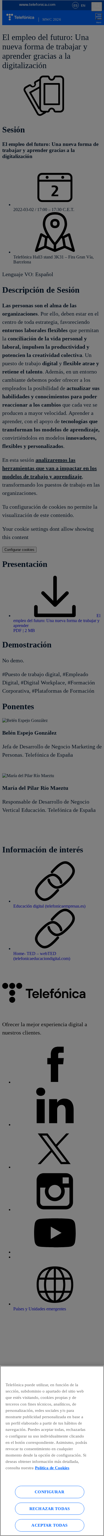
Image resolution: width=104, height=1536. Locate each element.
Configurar (49, 1491)
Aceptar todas (49, 1525)
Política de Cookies (52, 1467)
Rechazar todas (49, 1508)
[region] (52, 1451)
